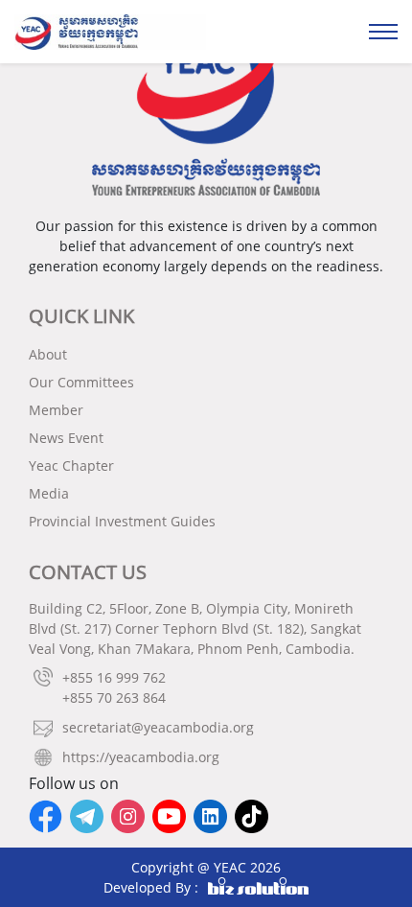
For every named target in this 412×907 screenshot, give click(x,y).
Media (49, 493)
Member (56, 410)
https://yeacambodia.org (140, 757)
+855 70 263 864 (114, 697)
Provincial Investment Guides (122, 521)
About (48, 354)
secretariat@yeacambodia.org (158, 727)
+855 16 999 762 (114, 677)
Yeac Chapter (71, 465)
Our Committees (81, 382)
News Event (66, 438)
